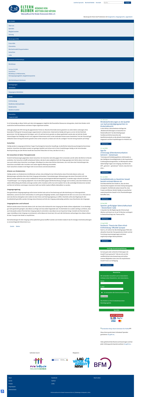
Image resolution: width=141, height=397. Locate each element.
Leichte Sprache (78, 2)
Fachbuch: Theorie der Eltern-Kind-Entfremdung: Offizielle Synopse (113, 226)
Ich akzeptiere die (116, 292)
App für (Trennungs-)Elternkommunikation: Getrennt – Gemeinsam (114, 152)
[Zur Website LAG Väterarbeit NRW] (81, 363)
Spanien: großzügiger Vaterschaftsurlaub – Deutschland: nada (116, 206)
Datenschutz (12, 389)
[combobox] (113, 2)
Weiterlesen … (106, 144)
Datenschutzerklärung (122, 292)
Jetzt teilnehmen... (107, 265)
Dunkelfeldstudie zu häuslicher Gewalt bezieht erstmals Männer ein (115, 180)
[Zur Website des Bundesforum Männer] (102, 363)
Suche (10, 381)
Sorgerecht (111, 17)
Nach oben (97, 378)
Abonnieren (104, 296)
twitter (53, 381)
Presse (11, 384)
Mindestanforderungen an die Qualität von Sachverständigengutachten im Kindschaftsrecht (115, 124)
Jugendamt (128, 17)
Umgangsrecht (120, 17)
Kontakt (98, 2)
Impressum (12, 386)
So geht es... (111, 334)
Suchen (128, 2)
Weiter (18, 226)
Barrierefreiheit (89, 2)
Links (52, 384)
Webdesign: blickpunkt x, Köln (82, 392)
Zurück (12, 226)
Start (10, 378)
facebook (54, 378)
